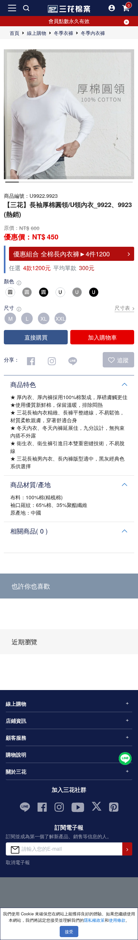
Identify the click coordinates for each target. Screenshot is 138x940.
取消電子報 (18, 862)
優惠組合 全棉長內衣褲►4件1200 (61, 253)
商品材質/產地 (30, 484)
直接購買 (35, 337)
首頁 (14, 32)
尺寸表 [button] (122, 307)
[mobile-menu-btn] (12, 8)
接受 (69, 931)
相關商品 (29, 530)
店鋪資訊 (16, 720)
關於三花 (16, 771)
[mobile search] (26, 8)
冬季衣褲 (63, 32)
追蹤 (123, 360)
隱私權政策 (94, 920)
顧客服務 (16, 737)
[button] (111, 8)
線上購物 (36, 32)
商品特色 (23, 384)
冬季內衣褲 (93, 32)
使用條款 (117, 920)
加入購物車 (102, 337)
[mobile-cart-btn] (125, 8)
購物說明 (16, 754)
